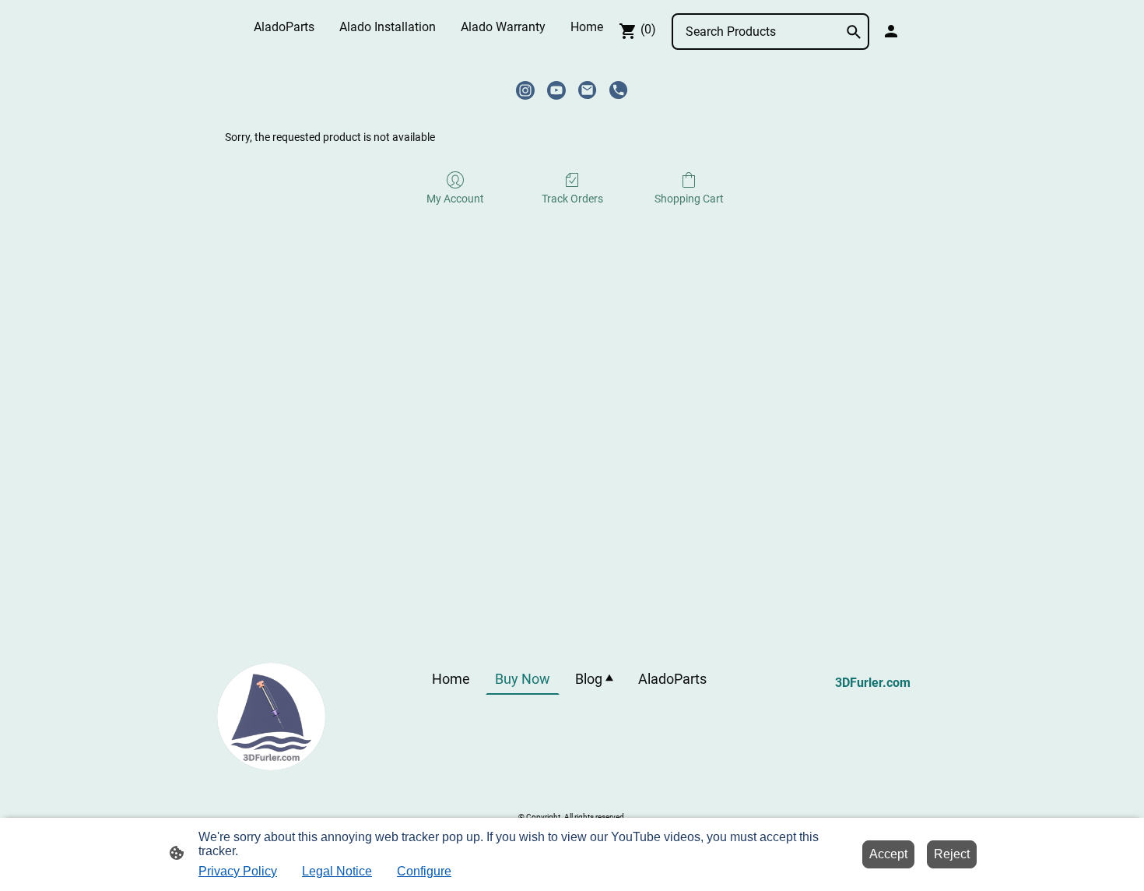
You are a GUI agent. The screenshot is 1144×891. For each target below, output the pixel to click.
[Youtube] (556, 90)
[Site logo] (271, 717)
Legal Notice (337, 871)
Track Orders (572, 198)
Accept (888, 854)
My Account (455, 198)
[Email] (587, 90)
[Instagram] (525, 90)
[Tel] (618, 90)
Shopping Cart (689, 198)
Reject (952, 854)
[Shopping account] (891, 31)
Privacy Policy (237, 871)
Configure (424, 871)
